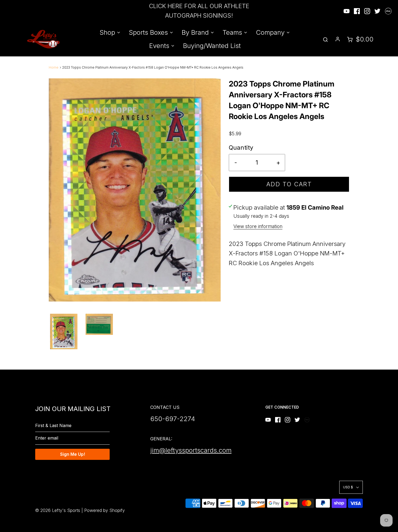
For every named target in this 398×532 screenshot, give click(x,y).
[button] (63, 331)
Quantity (241, 147)
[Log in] (337, 39)
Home (53, 67)
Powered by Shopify (104, 510)
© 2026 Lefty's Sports (57, 510)
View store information (257, 226)
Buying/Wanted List (212, 46)
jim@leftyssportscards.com (190, 450)
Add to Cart (289, 184)
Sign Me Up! (72, 454)
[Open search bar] (325, 39)
